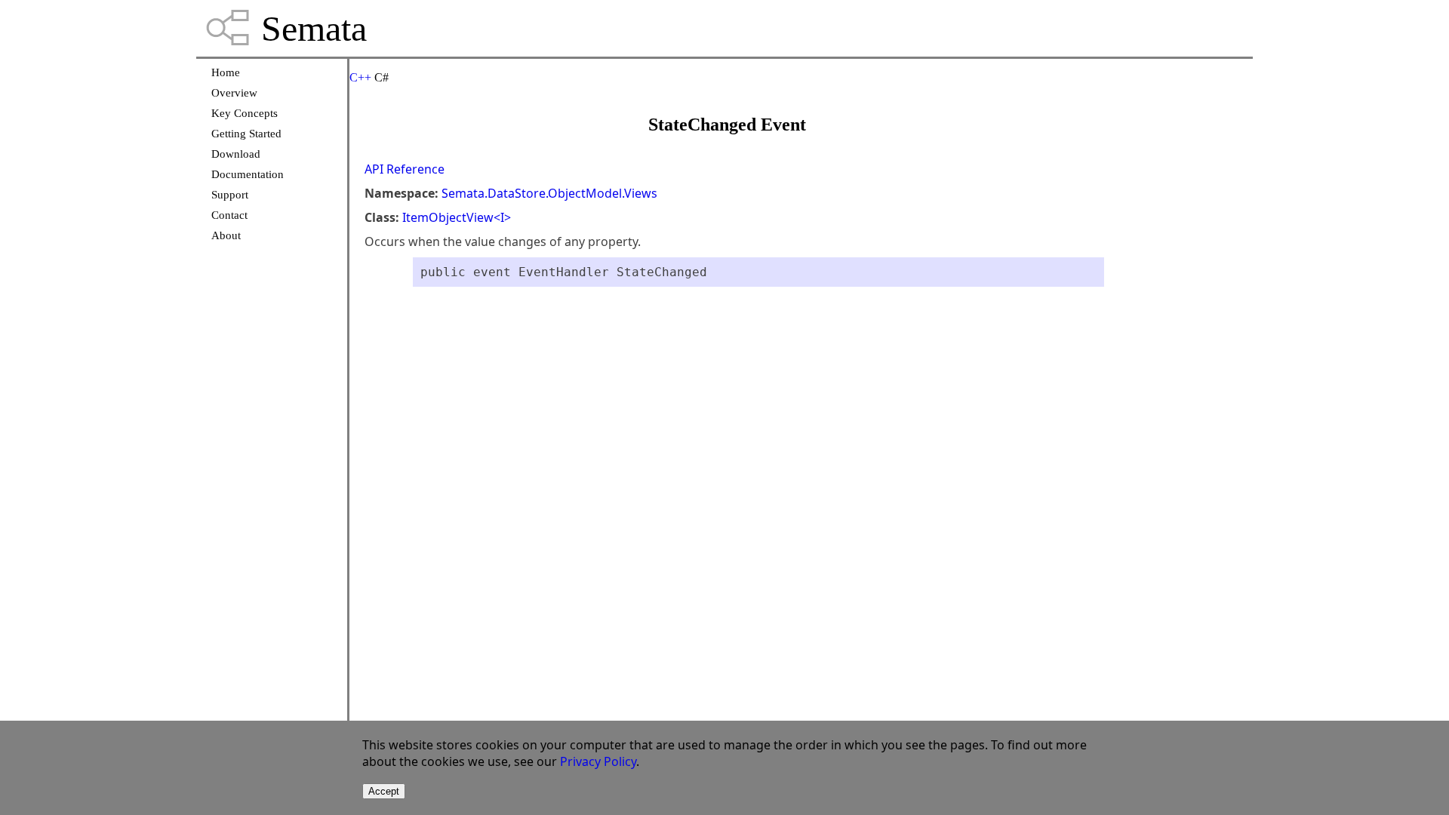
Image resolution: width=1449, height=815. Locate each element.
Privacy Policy (598, 761)
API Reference (405, 169)
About (226, 235)
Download (235, 154)
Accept (383, 791)
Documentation (247, 174)
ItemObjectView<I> (456, 217)
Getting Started (246, 134)
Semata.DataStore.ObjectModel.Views (549, 193)
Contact (229, 215)
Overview (234, 93)
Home (225, 72)
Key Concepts (244, 113)
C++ (360, 77)
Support (229, 195)
